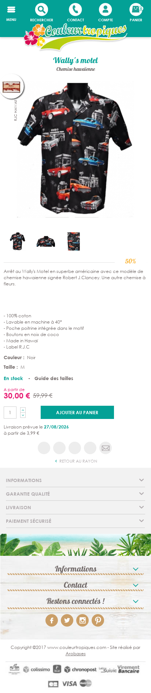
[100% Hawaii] (75, 149)
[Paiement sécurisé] (75, 677)
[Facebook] (51, 620)
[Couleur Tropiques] (75, 37)
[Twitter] (67, 620)
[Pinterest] (98, 620)
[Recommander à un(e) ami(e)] (105, 448)
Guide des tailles (53, 378)
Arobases (76, 653)
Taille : (11, 367)
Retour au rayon (77, 461)
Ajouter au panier (77, 412)
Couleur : (15, 357)
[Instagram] (82, 620)
